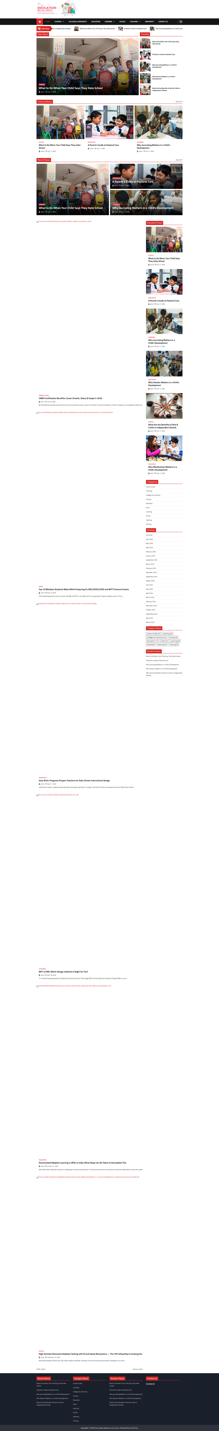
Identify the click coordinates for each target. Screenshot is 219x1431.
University (149, 21)
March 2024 (150, 597)
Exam (41, 586)
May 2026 (149, 543)
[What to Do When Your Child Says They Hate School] (164, 239)
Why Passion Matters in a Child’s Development (163, 78)
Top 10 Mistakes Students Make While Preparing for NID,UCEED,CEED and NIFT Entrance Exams (84, 589)
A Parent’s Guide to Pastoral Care (182, 28)
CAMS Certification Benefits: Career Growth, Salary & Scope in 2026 (70, 398)
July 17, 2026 (52, 92)
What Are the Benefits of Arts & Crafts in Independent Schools (96, 28)
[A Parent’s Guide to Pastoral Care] (164, 282)
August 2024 (150, 580)
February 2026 (151, 551)
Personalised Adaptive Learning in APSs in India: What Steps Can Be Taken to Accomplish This (82, 1162)
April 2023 (149, 618)
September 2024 (151, 576)
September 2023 (151, 614)
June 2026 (149, 539)
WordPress (134, 1428)
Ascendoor (115, 1428)
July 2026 (149, 535)
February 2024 (151, 601)
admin (43, 92)
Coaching (134, 21)
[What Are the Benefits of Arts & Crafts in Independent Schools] (164, 406)
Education (95, 21)
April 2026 (149, 547)
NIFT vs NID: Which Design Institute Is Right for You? (63, 971)
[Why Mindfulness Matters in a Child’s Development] (164, 448)
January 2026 (150, 556)
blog (96, 1428)
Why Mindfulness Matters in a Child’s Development (162, 468)
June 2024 (149, 585)
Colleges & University (78, 21)
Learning (108, 21)
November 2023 (151, 605)
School (122, 21)
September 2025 (151, 560)
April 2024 (149, 593)
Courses (58, 21)
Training (148, 524)
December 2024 (151, 572)
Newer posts (138, 1369)
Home (47, 21)
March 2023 (150, 622)
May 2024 (149, 589)
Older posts (40, 1369)
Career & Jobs (44, 395)
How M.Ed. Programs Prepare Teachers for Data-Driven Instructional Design (74, 780)
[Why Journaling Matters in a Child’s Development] (164, 321)
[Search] (181, 21)
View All (178, 101)
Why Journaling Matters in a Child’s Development (164, 66)
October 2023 (150, 609)
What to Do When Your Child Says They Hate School (144, 28)
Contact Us (163, 21)
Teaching (149, 520)
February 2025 (151, 568)
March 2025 (150, 564)
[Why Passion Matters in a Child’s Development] (164, 363)
